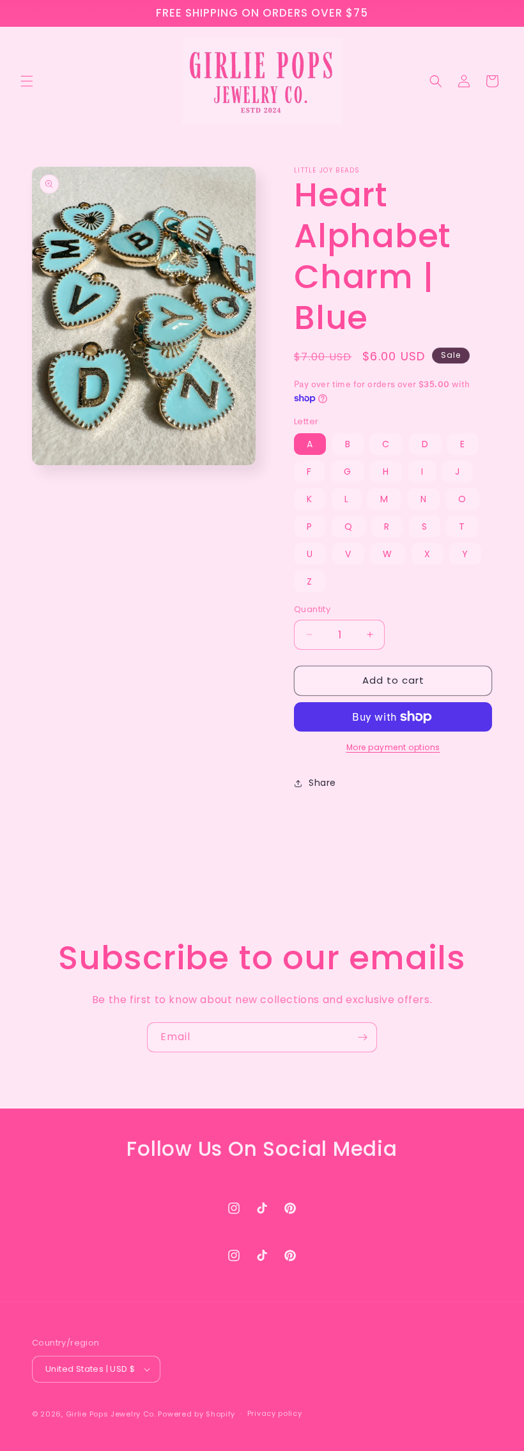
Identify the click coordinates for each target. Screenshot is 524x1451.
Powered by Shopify (196, 1414)
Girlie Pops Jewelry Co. (111, 1414)
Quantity (312, 609)
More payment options (393, 747)
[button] (27, 81)
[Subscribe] (362, 1037)
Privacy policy (274, 1413)
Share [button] (322, 782)
